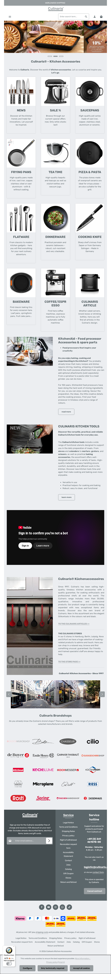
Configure (27, 968)
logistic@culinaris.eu (97, 867)
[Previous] (9, 40)
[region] (55, 40)
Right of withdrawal (68, 840)
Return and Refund (68, 882)
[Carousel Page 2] (55, 56)
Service (68, 815)
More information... (82, 958)
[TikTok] (69, 907)
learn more (66, 497)
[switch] (9, 963)
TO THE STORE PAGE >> (69, 661)
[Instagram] (55, 907)
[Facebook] (41, 907)
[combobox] (70, 17)
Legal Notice (68, 822)
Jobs (68, 865)
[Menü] (13, 947)
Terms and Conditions (68, 827)
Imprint (62, 962)
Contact (68, 860)
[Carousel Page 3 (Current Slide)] (61, 56)
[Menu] (10, 17)
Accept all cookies (81, 968)
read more (66, 412)
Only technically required (52, 968)
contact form (98, 872)
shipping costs (42, 932)
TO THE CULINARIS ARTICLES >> (73, 624)
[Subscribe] (49, 841)
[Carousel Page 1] (50, 56)
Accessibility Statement (68, 854)
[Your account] (95, 17)
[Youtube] (48, 907)
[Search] (86, 17)
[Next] (102, 40)
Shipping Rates (68, 831)
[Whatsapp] (62, 907)
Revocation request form (68, 846)
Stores (68, 878)
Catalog (68, 869)
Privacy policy (68, 835)
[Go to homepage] (55, 9)
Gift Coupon (68, 873)
